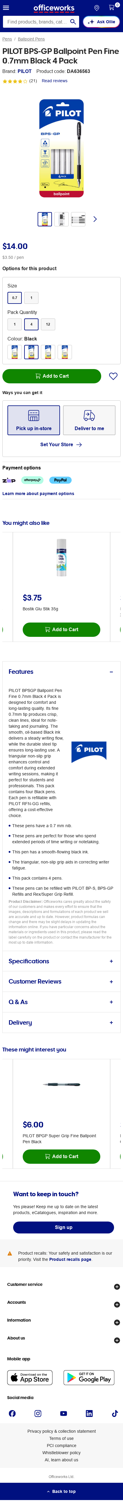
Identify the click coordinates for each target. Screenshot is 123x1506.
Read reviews (54, 80)
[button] (6, 9)
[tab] (61, 672)
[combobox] (41, 22)
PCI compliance (61, 1445)
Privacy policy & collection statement (61, 1431)
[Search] (73, 22)
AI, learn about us (61, 1460)
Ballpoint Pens (31, 39)
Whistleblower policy (61, 1453)
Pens (7, 39)
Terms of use (61, 1438)
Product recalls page (70, 1259)
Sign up (64, 1227)
